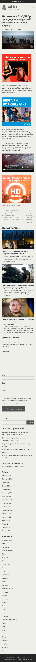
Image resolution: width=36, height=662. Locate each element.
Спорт (4, 630)
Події (8, 205)
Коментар (6, 351)
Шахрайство (6, 651)
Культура (5, 602)
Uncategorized (7, 540)
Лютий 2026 (6, 482)
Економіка (5, 575)
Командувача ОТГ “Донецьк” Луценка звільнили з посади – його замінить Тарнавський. (18, 322)
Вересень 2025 (7, 500)
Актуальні (5, 547)
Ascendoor (12, 659)
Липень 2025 (6, 507)
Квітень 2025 (6, 517)
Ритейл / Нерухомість (9, 620)
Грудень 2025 (6, 489)
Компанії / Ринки (8, 588)
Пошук (4, 418)
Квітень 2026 (6, 475)
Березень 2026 (7, 479)
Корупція (5, 592)
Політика (5, 616)
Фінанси (5, 647)
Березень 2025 (7, 520)
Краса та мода (7, 599)
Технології (5, 640)
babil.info (12, 6)
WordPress (29, 659)
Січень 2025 (6, 527)
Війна (3, 205)
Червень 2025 (7, 510)
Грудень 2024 (7, 531)
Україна (19, 205)
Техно (4, 637)
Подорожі (5, 613)
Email (4, 383)
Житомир (5, 578)
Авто (3, 543)
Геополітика (6, 564)
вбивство (5, 557)
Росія (13, 205)
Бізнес (4, 554)
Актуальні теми (7, 550)
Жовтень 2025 (7, 496)
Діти (3, 571)
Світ (3, 627)
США (3, 633)
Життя (4, 582)
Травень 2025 (7, 514)
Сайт (3, 391)
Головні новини (7, 568)
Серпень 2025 (7, 503)
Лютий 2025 (6, 524)
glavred (18, 29)
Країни (4, 595)
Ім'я (4, 375)
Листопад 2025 (7, 493)
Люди (4, 606)
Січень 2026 (6, 486)
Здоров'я (5, 585)
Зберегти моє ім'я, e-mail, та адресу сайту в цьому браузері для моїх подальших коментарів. (16, 400)
